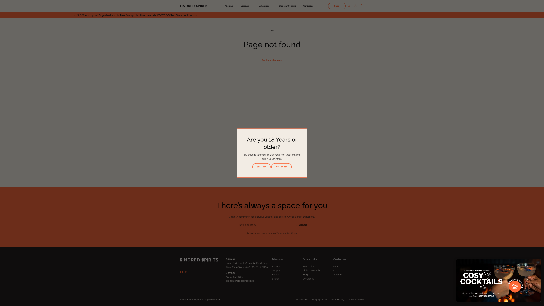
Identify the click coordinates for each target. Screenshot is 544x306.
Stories (275, 274)
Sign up (303, 225)
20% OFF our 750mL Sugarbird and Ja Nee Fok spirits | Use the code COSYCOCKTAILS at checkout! (95, 15)
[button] (246, 6)
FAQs (336, 266)
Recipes (276, 270)
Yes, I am (261, 166)
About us (277, 266)
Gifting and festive (312, 270)
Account (337, 274)
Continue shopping (272, 60)
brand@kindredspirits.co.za (240, 281)
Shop (337, 6)
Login (336, 270)
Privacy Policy (301, 299)
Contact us (308, 278)
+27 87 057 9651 (234, 276)
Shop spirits (309, 266)
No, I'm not (281, 166)
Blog (305, 274)
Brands (276, 278)
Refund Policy (337, 299)
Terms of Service (356, 299)
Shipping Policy (319, 299)
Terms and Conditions (287, 233)
